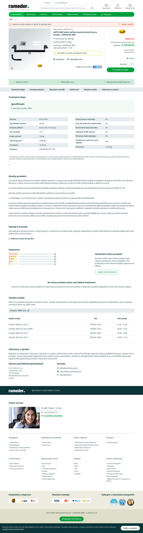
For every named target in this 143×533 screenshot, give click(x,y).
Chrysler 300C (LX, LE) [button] (19, 310)
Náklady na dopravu (48, 474)
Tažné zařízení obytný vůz (83, 447)
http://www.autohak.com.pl (70, 371)
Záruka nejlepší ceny (48, 479)
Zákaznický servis (49, 458)
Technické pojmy (112, 442)
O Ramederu (15, 458)
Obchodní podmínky (113, 471)
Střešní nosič (46, 445)
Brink (76, 463)
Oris (76, 469)
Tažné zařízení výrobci (81, 450)
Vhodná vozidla (90, 89)
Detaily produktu (37, 89)
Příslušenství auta (89, 14)
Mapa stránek (111, 469)
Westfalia (77, 474)
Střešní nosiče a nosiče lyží (18, 450)
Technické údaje (18, 89)
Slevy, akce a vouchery (17, 466)
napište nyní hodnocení (107, 272)
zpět (11, 19)
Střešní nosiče (57, 14)
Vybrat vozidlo (127, 24)
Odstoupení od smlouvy (71, 519)
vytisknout (60, 59)
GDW (76, 466)
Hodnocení (74, 89)
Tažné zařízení (46, 442)
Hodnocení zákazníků (114, 463)
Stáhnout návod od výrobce (22, 238)
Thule (76, 471)
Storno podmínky (112, 476)
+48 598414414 (65, 375)
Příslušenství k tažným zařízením (20, 447)
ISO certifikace (14, 463)
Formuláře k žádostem (49, 469)
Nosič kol (43, 14)
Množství (123, 64)
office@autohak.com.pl (69, 368)
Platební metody (47, 476)
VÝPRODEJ (107, 15)
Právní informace (114, 458)
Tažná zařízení (16, 14)
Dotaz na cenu (46, 463)
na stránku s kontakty (53, 416)
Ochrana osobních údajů (114, 474)
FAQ (43, 466)
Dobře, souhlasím (130, 528)
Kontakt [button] (47, 3)
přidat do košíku (121, 70)
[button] (118, 6)
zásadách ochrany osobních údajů (13, 529)
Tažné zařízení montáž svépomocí (85, 442)
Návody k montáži (57, 89)
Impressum (110, 466)
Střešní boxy (30, 14)
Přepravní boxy (72, 14)
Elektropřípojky (14, 445)
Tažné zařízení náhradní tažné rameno (86, 445)
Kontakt (44, 471)
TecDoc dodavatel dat (16, 469)
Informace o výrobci (110, 89)
